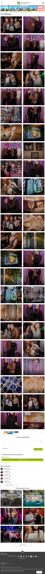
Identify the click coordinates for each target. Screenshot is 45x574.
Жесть (11, 533)
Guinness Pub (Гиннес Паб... (28, 541)
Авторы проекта (22, 558)
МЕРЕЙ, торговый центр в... (6, 505)
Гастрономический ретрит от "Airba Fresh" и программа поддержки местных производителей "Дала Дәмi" (33, 498)
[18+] (22, 3)
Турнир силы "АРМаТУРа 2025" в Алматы (11, 497)
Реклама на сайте (4, 553)
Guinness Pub (34, 533)
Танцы (11, 515)
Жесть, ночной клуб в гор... (6, 541)
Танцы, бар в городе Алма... (6, 523)
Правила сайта (13, 570)
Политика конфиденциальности (6, 570)
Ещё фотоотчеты (22, 544)
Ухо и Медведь (6, 468)
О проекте (2, 565)
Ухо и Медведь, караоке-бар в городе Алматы (12, 454)
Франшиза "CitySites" (4, 554)
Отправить (38, 449)
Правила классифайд (20, 570)
